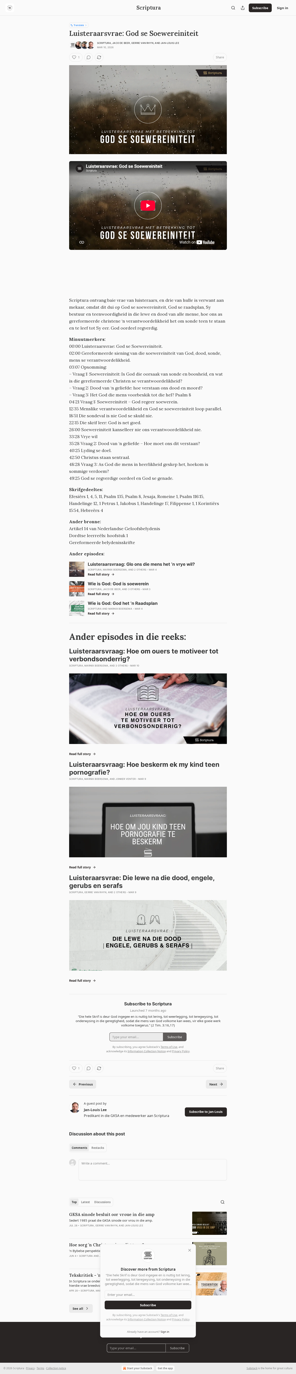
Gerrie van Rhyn (142, 43)
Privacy (30, 1368)
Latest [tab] (85, 1202)
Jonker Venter (125, 778)
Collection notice (56, 1368)
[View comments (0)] (88, 57)
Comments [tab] (79, 1148)
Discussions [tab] (102, 1202)
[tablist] (88, 1147)
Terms (40, 1368)
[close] (189, 1250)
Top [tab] (74, 1202)
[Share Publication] (242, 7)
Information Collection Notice (147, 1319)
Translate (79, 25)
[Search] (233, 7)
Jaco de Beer (121, 43)
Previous (86, 1084)
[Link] (63, 636)
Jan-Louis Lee (170, 43)
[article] (148, 1223)
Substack (252, 1368)
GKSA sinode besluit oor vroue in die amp (112, 1214)
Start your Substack (139, 1368)
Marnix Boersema (115, 569)
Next (213, 1084)
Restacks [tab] (97, 1148)
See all (78, 1308)
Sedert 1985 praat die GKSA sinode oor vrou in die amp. (111, 1220)
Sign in (282, 8)
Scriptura (104, 43)
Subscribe (260, 8)
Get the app (165, 1368)
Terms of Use (169, 1315)
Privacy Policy (180, 1319)
